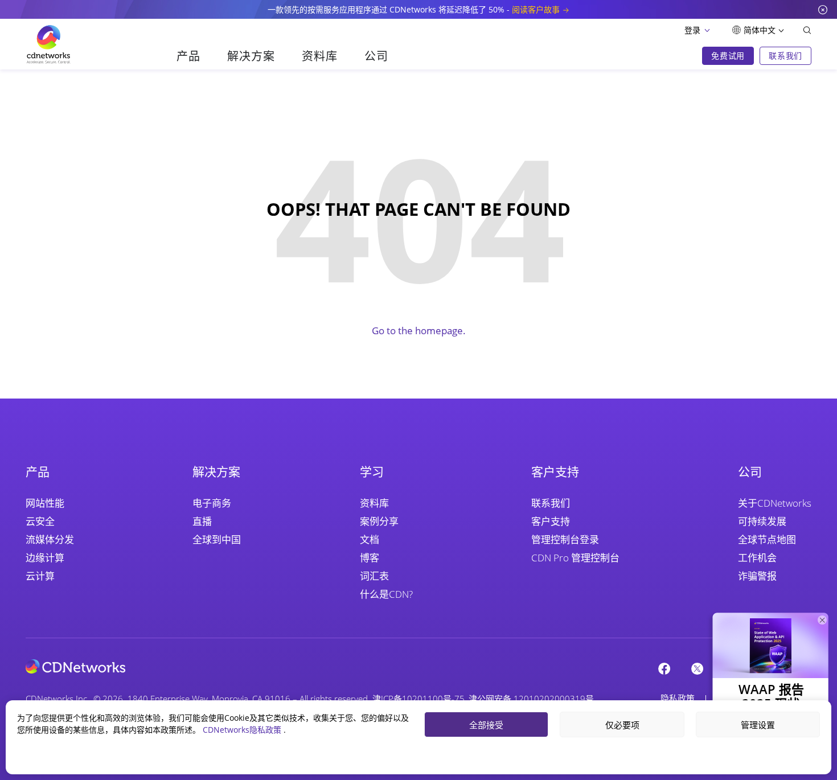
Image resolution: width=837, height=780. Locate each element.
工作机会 (757, 557)
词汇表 (374, 575)
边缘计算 (45, 557)
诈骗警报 (757, 575)
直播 (202, 521)
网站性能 (45, 503)
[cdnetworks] (75, 665)
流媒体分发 (50, 539)
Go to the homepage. (419, 330)
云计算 (40, 575)
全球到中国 (216, 539)
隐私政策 (677, 698)
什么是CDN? (386, 594)
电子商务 (211, 503)
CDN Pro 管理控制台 (575, 557)
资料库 (374, 503)
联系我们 (550, 503)
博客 (369, 557)
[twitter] (697, 668)
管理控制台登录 (565, 539)
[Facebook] (664, 668)
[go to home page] (48, 44)
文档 (369, 539)
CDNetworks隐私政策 (243, 729)
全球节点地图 (767, 539)
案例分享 (379, 521)
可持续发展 (762, 521)
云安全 (40, 521)
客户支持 (550, 521)
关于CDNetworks (774, 503)
